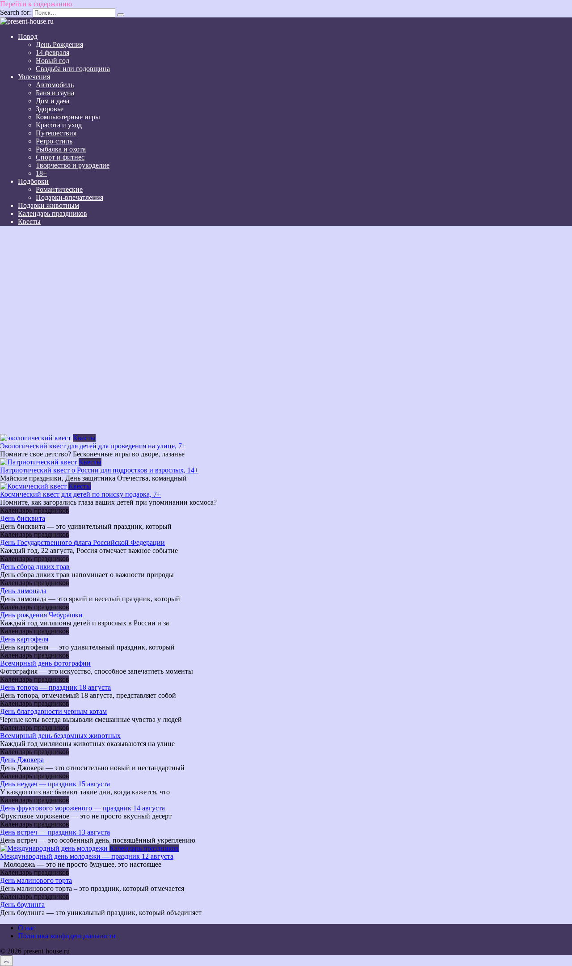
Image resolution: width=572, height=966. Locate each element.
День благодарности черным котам (53, 711)
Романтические (59, 189)
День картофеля (24, 639)
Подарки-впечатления (69, 197)
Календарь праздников (52, 213)
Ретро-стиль (54, 141)
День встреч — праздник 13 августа (55, 832)
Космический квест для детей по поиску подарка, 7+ (80, 494)
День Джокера (22, 760)
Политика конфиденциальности (67, 936)
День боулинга (22, 904)
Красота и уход (59, 125)
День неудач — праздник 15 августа (55, 784)
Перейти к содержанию (36, 4)
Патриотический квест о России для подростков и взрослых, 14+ (99, 470)
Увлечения (34, 76)
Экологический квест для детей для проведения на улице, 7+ (93, 446)
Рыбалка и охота (61, 149)
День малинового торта (36, 880)
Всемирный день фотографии (45, 663)
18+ (41, 173)
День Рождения (59, 44)
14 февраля (52, 52)
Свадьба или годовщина (73, 68)
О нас (26, 928)
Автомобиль (55, 85)
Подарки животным (48, 205)
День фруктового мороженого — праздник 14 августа (82, 808)
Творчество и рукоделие (72, 165)
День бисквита (22, 518)
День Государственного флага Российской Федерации (82, 542)
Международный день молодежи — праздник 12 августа (86, 856)
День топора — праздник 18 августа (55, 687)
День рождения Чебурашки (41, 615)
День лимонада (23, 591)
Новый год (52, 60)
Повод (28, 36)
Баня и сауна (55, 93)
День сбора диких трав (35, 566)
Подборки (33, 181)
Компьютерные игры (68, 117)
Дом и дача (52, 101)
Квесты (29, 221)
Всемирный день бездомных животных (60, 735)
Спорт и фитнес (60, 157)
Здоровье (49, 109)
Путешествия (56, 133)
